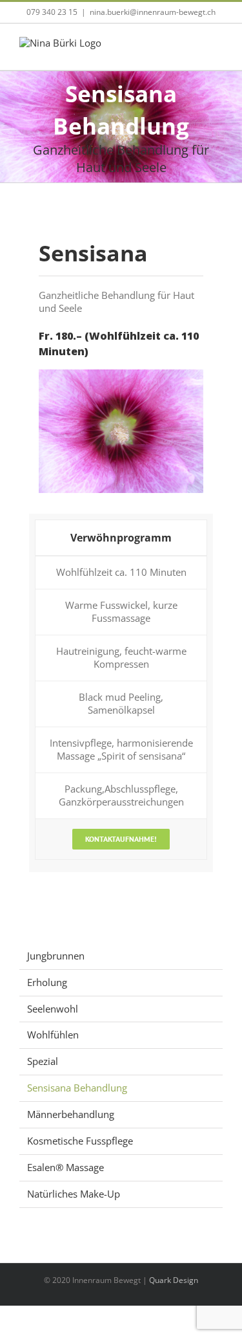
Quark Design (173, 1280)
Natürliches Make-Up (73, 1193)
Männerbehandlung (70, 1114)
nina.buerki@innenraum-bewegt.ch (153, 11)
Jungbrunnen (56, 955)
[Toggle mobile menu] (217, 50)
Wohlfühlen (53, 1034)
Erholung (47, 982)
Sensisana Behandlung (77, 1087)
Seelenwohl (52, 1008)
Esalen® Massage (65, 1167)
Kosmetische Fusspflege (80, 1140)
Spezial (42, 1061)
